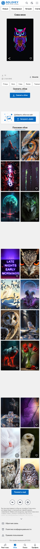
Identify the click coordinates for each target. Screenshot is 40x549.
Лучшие (28, 9)
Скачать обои (22, 95)
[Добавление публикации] (31, 3)
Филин (28, 84)
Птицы (5, 84)
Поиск (25, 547)
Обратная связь (12, 523)
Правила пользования (14, 535)
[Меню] (37, 3)
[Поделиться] (9, 58)
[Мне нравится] (31, 58)
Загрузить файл (26, 119)
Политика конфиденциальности (18, 529)
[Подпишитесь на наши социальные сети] (12, 502)
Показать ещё (20, 492)
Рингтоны (5, 547)
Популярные (17, 9)
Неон (13, 84)
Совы (20, 84)
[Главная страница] (9, 3)
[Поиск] (26, 3)
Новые (5, 9)
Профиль (35, 547)
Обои (15, 547)
